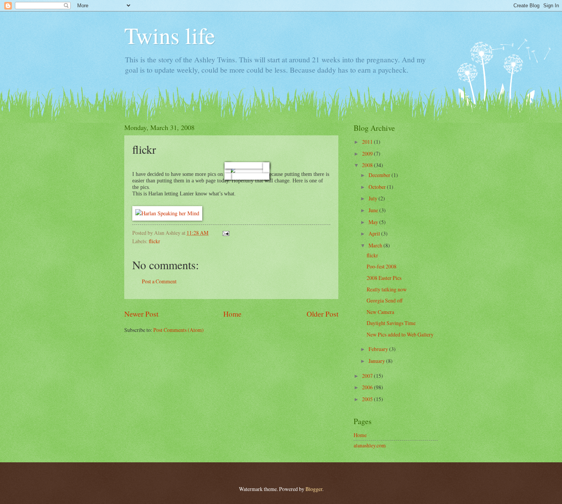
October (378, 186)
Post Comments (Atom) (178, 329)
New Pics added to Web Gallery (400, 334)
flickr (154, 241)
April (375, 233)
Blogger (313, 489)
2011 (368, 141)
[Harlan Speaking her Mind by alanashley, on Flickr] (167, 213)
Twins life (169, 35)
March (376, 245)
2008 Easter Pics (384, 277)
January (377, 360)
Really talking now (387, 289)
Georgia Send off (385, 300)
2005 (368, 399)
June (374, 210)
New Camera (380, 311)
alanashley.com (370, 445)
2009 (368, 153)
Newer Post (141, 314)
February (379, 349)
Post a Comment (159, 281)
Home (232, 314)
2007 (368, 375)
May (374, 222)
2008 (368, 165)
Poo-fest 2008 (381, 266)
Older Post (322, 314)
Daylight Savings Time (391, 323)
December (380, 175)
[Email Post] (225, 232)
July (373, 198)
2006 (368, 387)
